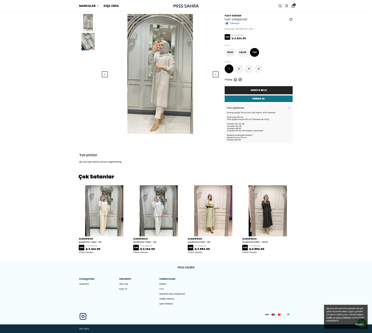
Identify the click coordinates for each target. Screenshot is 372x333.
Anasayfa (84, 283)
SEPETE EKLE (259, 90)
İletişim (163, 283)
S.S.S (161, 288)
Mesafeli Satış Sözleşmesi (172, 293)
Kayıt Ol (123, 288)
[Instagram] (83, 316)
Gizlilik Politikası (166, 298)
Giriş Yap (123, 283)
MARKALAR (87, 6)
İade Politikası (166, 303)
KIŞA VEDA (111, 6)
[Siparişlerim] (286, 6)
